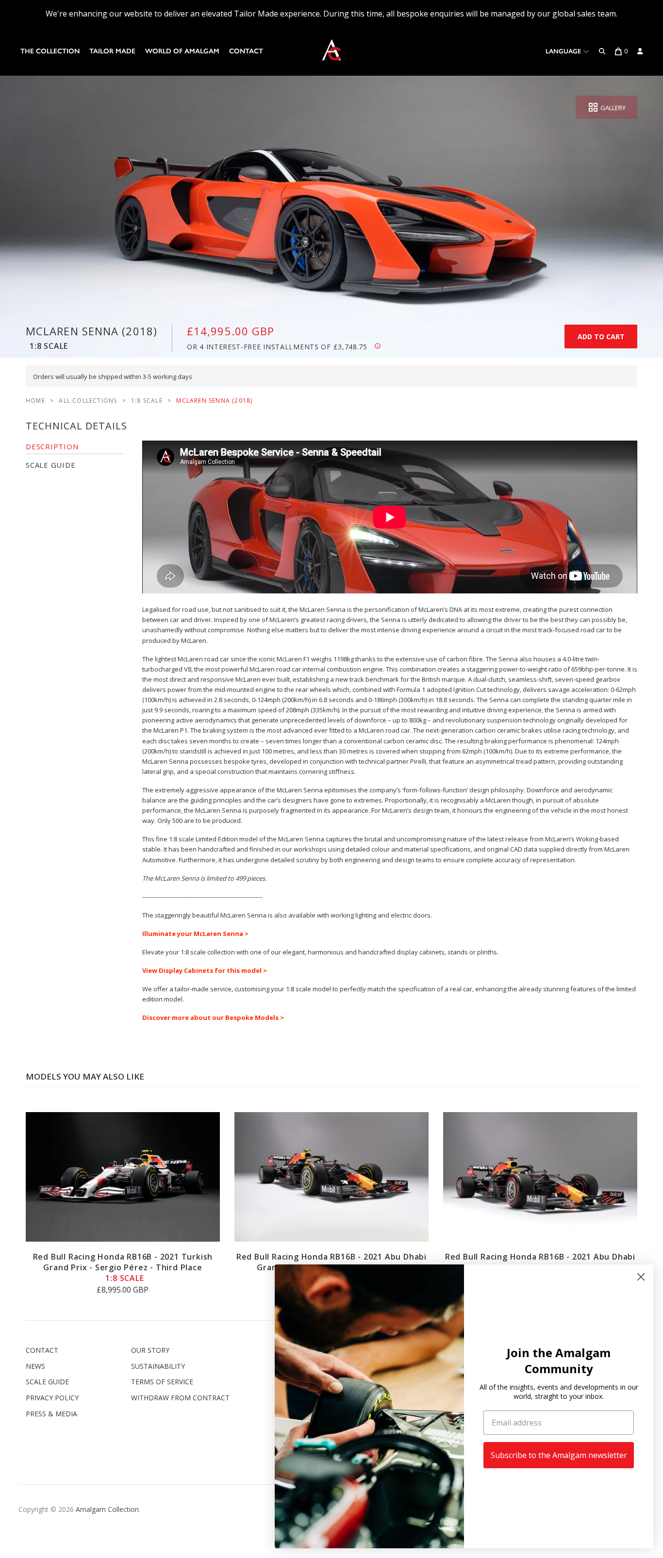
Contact (246, 51)
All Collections (88, 400)
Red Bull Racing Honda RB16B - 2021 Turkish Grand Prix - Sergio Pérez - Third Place (123, 1267)
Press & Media (51, 1413)
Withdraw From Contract (180, 1397)
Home (35, 400)
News (35, 1366)
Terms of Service (162, 1381)
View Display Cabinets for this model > (204, 970)
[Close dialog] (640, 1276)
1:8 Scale (147, 400)
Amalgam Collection (107, 1509)
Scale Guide (47, 1381)
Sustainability (158, 1366)
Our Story (150, 1350)
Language (564, 51)
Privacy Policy (52, 1397)
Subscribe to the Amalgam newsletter (559, 1455)
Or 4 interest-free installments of (277, 346)
